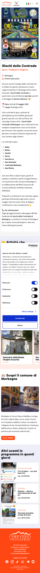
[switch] (34, 289)
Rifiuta (20, 325)
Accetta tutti (20, 318)
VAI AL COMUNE (8, 438)
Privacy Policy (16, 566)
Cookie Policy (24, 566)
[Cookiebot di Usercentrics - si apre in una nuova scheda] (28, 245)
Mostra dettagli (27, 311)
